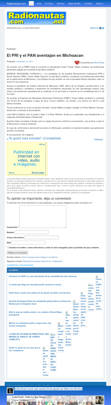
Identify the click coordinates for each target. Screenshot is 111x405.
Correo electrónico (15, 237)
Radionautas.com (16, 3)
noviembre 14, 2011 (24, 61)
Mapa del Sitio (74, 3)
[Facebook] (100, 27)
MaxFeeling (99, 62)
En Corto (49, 3)
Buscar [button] (99, 3)
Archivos (60, 3)
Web (9, 242)
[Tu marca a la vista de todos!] (27, 158)
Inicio (39, 3)
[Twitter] (103, 27)
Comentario (13, 227)
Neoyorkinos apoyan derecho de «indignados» (43, 261)
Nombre (10, 232)
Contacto (88, 3)
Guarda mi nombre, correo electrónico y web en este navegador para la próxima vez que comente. (54, 247)
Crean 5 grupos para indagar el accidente (40, 257)
